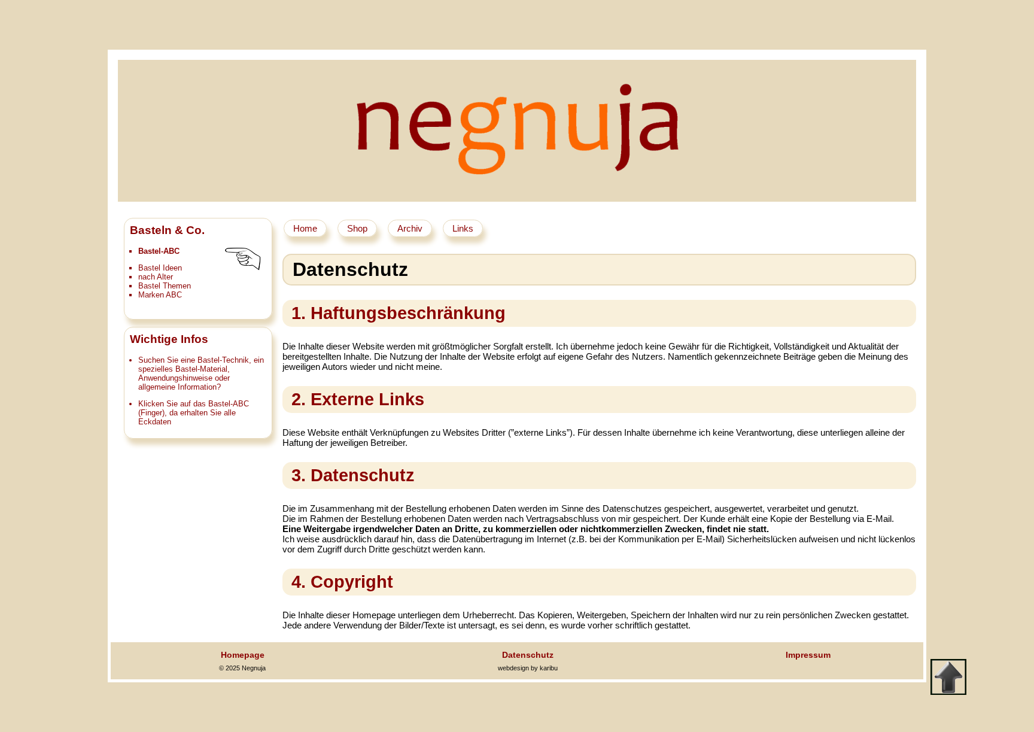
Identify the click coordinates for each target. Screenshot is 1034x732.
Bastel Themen (164, 285)
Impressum (808, 655)
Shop (357, 228)
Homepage (242, 655)
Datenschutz (528, 655)
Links (462, 228)
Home (305, 228)
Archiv (409, 228)
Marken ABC (160, 294)
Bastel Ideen (160, 267)
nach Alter (155, 276)
